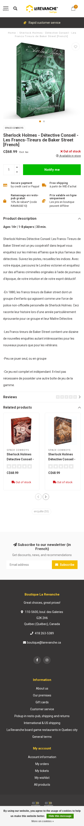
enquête (41, 511)
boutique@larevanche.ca (44, 642)
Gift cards (42, 702)
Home (12, 32)
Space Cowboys (14, 128)
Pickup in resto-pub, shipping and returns (42, 716)
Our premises (42, 695)
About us (42, 688)
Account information (42, 757)
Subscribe (66, 564)
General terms (42, 736)
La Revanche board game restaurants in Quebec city (42, 730)
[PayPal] (48, 804)
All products (42, 784)
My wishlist (42, 777)
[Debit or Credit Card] (35, 804)
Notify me (52, 170)
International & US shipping (42, 723)
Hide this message (60, 816)
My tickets (42, 771)
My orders (42, 764)
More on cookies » (42, 821)
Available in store (70, 155)
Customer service (42, 709)
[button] (40, 121)
